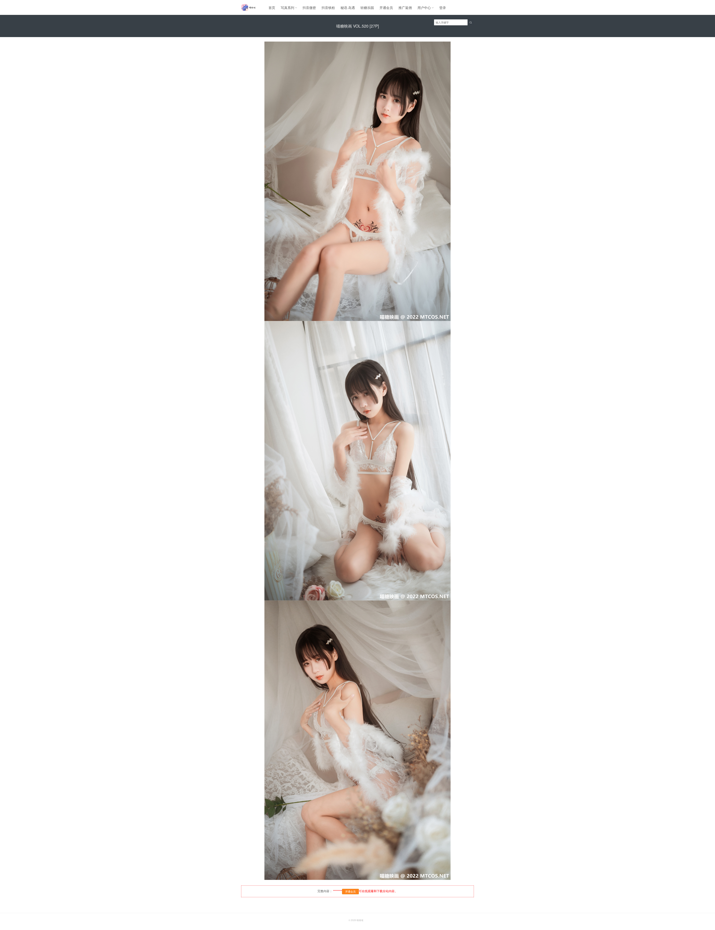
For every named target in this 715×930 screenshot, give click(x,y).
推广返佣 (405, 7)
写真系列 (287, 7)
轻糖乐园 (367, 7)
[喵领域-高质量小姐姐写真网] (248, 7)
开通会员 (386, 7)
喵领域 (360, 920)
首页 (271, 7)
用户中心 (424, 7)
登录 (442, 7)
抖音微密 (309, 7)
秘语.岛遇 (348, 7)
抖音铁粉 (328, 7)
